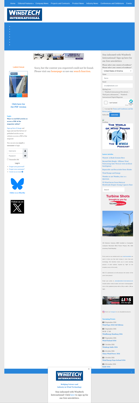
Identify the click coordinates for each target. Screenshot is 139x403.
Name (104, 74)
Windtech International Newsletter (116, 92)
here (72, 394)
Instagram (113, 311)
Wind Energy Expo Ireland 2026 (113, 360)
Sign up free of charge (14, 128)
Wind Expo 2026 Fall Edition (112, 325)
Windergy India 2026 (110, 347)
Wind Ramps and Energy (111, 173)
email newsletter (127, 256)
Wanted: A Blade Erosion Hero (113, 158)
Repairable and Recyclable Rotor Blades (117, 169)
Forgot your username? (17, 169)
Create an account (15, 172)
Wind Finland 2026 (109, 341)
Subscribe (105, 115)
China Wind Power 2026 (111, 354)
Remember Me (14, 160)
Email (104, 82)
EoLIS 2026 (106, 367)
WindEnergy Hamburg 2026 (112, 334)
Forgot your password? (16, 167)
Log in (17, 163)
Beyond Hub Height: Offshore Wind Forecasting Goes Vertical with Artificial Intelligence (117, 163)
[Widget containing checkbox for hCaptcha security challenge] (117, 102)
